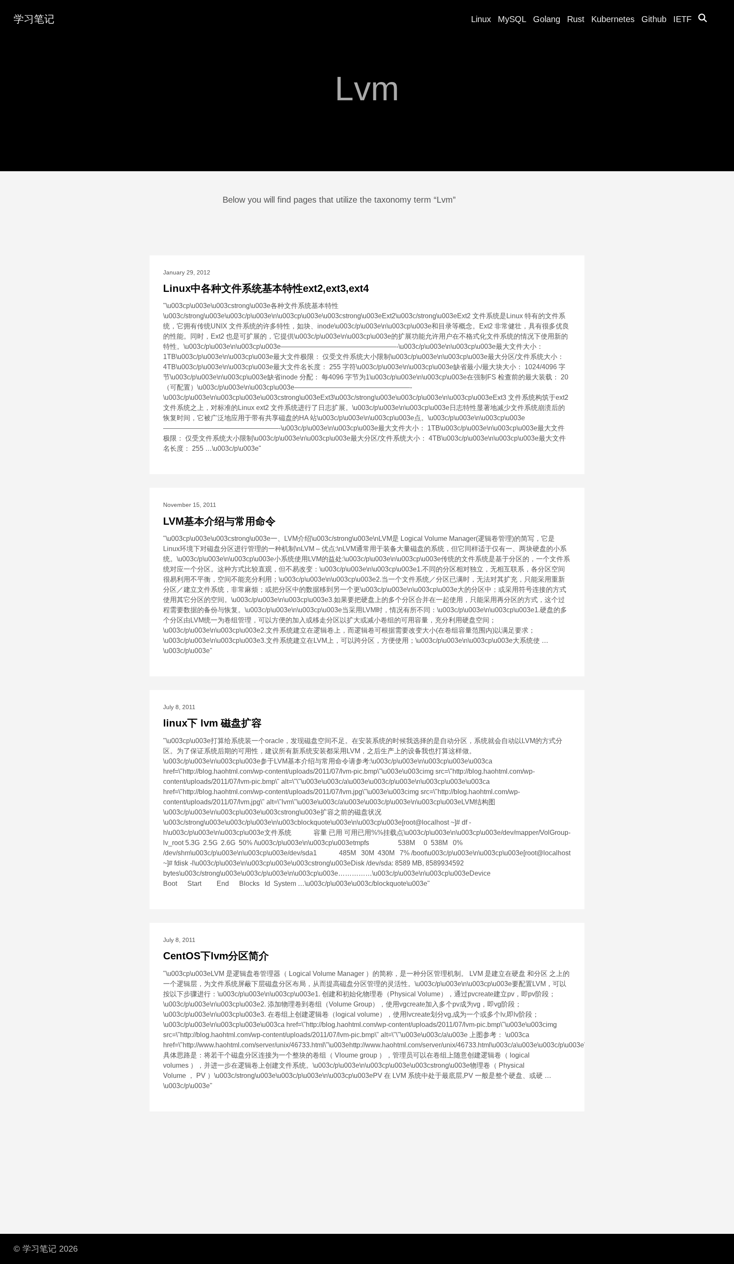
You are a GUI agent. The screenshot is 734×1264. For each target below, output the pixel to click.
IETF (682, 19)
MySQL (512, 19)
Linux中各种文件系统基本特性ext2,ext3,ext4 (266, 288)
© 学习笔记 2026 (46, 1248)
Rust (575, 19)
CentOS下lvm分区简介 (216, 955)
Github (653, 19)
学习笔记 (34, 19)
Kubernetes (613, 19)
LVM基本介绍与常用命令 (219, 521)
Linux (481, 19)
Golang (546, 19)
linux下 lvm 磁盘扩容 (212, 723)
